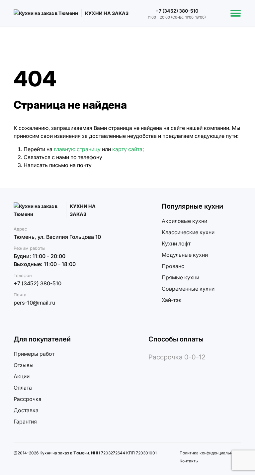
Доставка (26, 410)
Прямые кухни (180, 277)
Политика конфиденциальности (210, 452)
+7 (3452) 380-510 (176, 11)
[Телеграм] (18, 317)
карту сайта (127, 149)
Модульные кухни (185, 254)
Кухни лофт (176, 243)
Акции (22, 376)
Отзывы (24, 365)
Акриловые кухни (184, 221)
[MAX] (28, 317)
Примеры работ (34, 353)
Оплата (23, 387)
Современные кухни (188, 288)
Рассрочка (28, 399)
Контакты (189, 460)
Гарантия (25, 421)
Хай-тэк (172, 300)
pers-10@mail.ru (34, 302)
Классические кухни (188, 232)
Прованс (173, 266)
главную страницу (77, 149)
